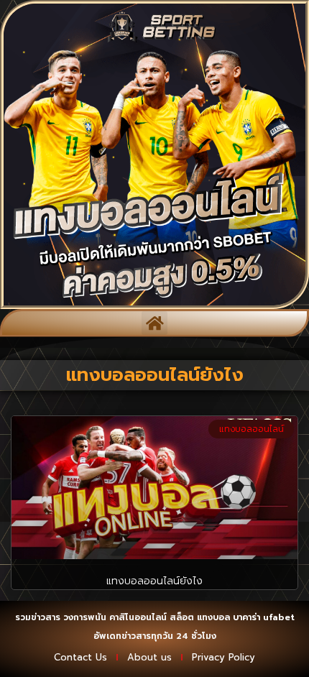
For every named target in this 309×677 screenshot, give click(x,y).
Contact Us (80, 657)
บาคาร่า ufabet (264, 617)
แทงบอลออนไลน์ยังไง (154, 581)
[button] (154, 323)
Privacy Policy (223, 657)
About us (149, 657)
